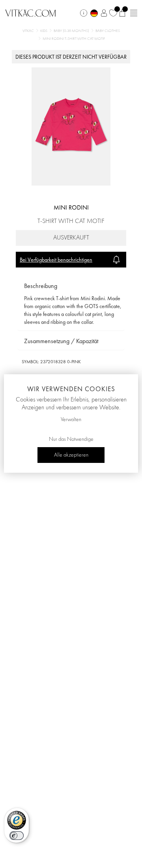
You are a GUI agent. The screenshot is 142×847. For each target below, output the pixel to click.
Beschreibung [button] (40, 286)
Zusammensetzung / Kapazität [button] (61, 341)
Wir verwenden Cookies (71, 388)
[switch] (16, 835)
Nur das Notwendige (71, 439)
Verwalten (71, 419)
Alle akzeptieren (71, 455)
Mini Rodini (71, 207)
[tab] (71, 286)
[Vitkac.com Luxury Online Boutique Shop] (30, 12)
